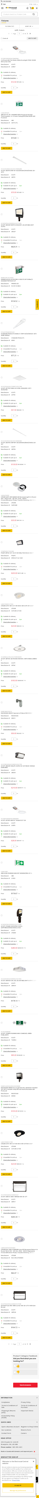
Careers (24, 1433)
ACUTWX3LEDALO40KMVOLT (10, 1195)
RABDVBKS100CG (6, 711)
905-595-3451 (17, 1447)
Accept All (18, 1485)
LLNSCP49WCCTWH (7, 604)
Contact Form (6, 1433)
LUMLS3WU (4, 871)
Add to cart (7, 92)
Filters (9, 26)
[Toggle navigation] (2, 8)
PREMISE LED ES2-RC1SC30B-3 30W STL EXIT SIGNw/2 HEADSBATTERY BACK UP (17, 280)
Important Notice (27, 1411)
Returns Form (26, 1430)
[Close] (33, 1461)
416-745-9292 (7, 1)
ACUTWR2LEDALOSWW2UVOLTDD (11, 764)
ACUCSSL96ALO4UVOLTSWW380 (11, 441)
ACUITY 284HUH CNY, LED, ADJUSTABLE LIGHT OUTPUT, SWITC (19, 980)
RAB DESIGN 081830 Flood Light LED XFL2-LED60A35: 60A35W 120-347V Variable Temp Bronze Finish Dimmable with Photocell (19, 1089)
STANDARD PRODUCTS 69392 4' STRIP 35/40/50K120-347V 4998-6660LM (19, 334)
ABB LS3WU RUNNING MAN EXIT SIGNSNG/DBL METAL (16, 873)
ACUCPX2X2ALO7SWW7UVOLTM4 (11, 386)
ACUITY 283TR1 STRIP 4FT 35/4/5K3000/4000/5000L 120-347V (18, 171)
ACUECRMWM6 (6, 1032)
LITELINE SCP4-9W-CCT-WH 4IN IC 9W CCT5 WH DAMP (17, 606)
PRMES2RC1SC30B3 (7, 278)
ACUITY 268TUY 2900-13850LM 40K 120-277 (14, 1196)
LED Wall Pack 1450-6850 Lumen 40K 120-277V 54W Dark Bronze (18, 1306)
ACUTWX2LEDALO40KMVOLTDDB (11, 1304)
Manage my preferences (18, 1490)
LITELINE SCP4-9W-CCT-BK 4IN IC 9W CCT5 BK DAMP (17, 1144)
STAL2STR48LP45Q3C (8, 332)
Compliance (5, 1402)
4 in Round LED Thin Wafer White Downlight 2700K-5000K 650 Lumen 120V (18, 61)
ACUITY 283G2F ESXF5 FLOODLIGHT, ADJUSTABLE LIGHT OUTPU (17, 225)
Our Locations (6, 1430)
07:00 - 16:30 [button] (32, 4)
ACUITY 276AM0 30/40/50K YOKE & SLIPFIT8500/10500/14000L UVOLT (11, 927)
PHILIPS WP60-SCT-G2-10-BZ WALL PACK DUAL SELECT (17, 553)
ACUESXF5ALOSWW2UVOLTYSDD (11, 223)
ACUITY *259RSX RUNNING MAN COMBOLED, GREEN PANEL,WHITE (16, 1034)
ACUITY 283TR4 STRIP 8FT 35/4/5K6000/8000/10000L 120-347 (18, 443)
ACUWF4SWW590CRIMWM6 (10, 58)
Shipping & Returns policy (8, 1411)
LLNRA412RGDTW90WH (8, 1248)
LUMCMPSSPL (5, 113)
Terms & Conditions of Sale (9, 1406)
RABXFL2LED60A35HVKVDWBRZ (10, 1086)
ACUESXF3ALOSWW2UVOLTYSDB (11, 924)
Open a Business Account (10, 1427)
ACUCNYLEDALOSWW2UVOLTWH (11, 979)
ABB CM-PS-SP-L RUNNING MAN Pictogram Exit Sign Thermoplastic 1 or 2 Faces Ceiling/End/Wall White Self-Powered (18, 116)
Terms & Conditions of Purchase (29, 1406)
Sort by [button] (28, 26)
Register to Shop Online (29, 1427)
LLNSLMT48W (5, 495)
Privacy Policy (26, 1402)
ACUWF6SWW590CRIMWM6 (10, 819)
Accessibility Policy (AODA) (8, 1416)
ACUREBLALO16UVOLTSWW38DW (11, 657)
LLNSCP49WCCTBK (7, 1142)
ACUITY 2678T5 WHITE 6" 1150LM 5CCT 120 (13, 820)
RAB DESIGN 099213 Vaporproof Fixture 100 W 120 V (16, 713)
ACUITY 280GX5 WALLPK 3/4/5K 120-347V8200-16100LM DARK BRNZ (18, 766)
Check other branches (9, 78)
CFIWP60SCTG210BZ (7, 551)
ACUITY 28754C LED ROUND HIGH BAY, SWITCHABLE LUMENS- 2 (19, 659)
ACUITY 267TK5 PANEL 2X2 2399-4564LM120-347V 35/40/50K (16, 389)
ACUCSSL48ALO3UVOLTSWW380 (11, 169)
